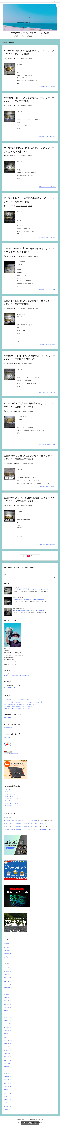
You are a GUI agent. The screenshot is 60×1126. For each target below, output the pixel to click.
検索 (5, 574)
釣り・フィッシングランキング (11, 753)
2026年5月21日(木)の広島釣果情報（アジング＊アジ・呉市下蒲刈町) (29, 599)
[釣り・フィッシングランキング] (8, 751)
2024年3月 (7, 1047)
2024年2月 (7, 1050)
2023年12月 (7, 1056)
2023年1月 (7, 1093)
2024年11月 (7, 1020)
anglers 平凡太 (8, 737)
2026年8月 (7, 968)
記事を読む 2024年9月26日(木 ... (47, 544)
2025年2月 (7, 1010)
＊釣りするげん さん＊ (9, 796)
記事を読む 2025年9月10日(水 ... (47, 344)
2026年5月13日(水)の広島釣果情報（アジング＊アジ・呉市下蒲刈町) (21, 820)
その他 (6, 943)
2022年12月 (7, 1096)
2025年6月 (7, 1001)
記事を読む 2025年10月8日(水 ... (47, 86)
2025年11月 (7, 984)
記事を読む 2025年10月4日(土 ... (47, 136)
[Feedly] (57, 1)
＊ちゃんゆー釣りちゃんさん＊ (11, 803)
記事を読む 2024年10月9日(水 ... (47, 486)
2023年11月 (7, 1060)
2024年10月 (7, 1024)
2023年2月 (7, 1089)
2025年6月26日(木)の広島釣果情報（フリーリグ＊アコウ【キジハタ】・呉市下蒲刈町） (25, 829)
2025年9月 (7, 991)
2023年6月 (7, 1076)
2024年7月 (7, 1033)
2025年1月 (7, 1014)
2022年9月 (7, 1106)
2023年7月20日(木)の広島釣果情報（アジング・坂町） (17, 708)
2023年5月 (7, 1080)
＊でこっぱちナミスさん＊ (10, 800)
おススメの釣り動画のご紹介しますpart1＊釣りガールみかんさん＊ (20, 704)
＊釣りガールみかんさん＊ (10, 805)
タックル (18, 58)
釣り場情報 (24, 58)
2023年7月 (7, 1073)
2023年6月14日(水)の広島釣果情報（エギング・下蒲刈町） (18, 706)
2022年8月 (7, 1109)
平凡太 (6, 817)
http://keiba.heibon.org (9, 687)
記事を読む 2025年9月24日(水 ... (47, 237)
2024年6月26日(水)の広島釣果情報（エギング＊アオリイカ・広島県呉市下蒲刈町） (24, 702)
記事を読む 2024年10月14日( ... (47, 444)
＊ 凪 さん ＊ (8, 789)
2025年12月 (7, 981)
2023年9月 (7, 1066)
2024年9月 (7, 1027)
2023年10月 (7, 1063)
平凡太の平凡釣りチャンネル (11, 718)
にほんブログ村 (7, 745)
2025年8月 (7, 994)
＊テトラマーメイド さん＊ (10, 794)
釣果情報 (30, 58)
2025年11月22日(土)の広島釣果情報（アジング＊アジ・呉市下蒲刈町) (21, 823)
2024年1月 (7, 1053)
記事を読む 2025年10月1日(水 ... (47, 187)
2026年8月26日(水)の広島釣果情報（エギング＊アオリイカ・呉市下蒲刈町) (30, 589)
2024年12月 (7, 1017)
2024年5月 (8, 1040)
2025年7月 (7, 997)
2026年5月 (7, 971)
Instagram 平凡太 (8, 727)
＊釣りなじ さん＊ (8, 791)
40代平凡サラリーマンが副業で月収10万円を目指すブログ (18, 675)
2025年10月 (8, 987)
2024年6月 (7, 1037)
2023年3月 (7, 1086)
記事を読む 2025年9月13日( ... (47, 289)
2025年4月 (7, 1007)
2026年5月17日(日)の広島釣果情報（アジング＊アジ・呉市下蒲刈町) (29, 610)
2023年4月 (7, 1083)
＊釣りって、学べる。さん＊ (11, 798)
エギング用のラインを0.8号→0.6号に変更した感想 (16, 699)
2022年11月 (7, 1099)
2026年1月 (7, 977)
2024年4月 (7, 1043)
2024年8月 (7, 1030)
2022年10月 (7, 1103)
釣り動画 (23, 256)
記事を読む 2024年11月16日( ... (47, 392)
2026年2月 (7, 974)
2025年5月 (7, 1004)
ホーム (5, 42)
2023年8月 (7, 1070)
